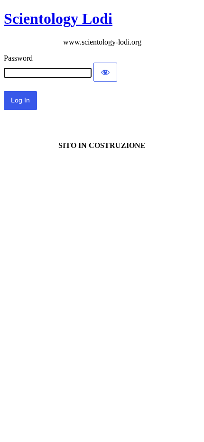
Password (18, 58)
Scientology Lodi (58, 18)
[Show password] (105, 72)
